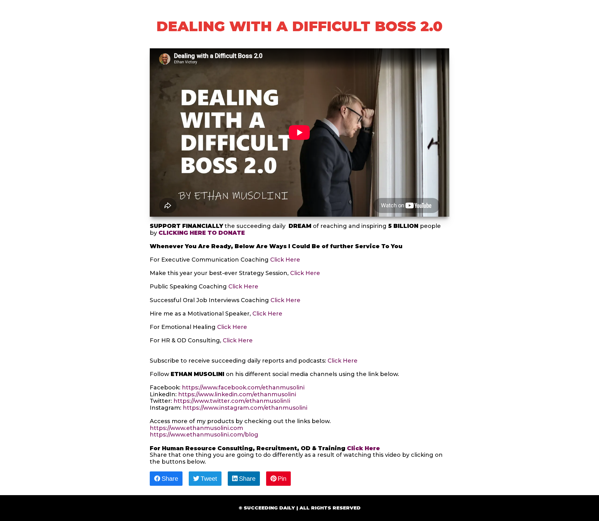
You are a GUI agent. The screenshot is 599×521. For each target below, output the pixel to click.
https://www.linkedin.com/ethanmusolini (237, 394)
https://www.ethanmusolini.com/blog (204, 434)
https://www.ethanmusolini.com (197, 428)
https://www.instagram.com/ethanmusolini (245, 407)
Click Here (285, 259)
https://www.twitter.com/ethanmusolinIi (231, 401)
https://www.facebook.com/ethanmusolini (243, 387)
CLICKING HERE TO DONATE (201, 232)
